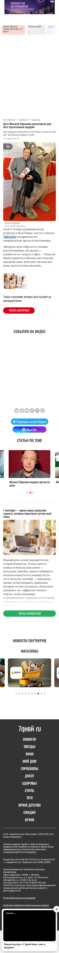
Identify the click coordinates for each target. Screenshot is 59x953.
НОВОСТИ (29, 739)
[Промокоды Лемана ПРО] (29, 672)
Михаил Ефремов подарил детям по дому (29, 483)
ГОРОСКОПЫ (29, 768)
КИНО (30, 754)
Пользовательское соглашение (19, 898)
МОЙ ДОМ (29, 761)
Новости (23, 119)
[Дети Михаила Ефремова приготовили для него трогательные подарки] (32, 410)
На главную (9, 119)
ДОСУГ (29, 776)
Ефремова (10, 237)
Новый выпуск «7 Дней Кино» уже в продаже (24, 946)
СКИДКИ (29, 812)
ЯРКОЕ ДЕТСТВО (29, 805)
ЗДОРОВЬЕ (29, 783)
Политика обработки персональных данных (26, 905)
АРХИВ (29, 820)
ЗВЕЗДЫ (29, 746)
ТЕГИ (29, 798)
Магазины (29, 651)
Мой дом (35, 119)
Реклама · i (10, 913)
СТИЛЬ (29, 790)
